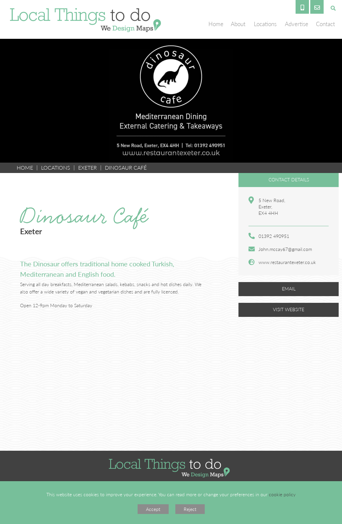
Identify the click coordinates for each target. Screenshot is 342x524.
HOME (25, 167)
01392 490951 (274, 236)
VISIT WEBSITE (288, 309)
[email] (317, 7)
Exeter (87, 167)
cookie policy (282, 494)
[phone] (302, 7)
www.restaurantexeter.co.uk (287, 262)
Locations (55, 167)
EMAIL (289, 288)
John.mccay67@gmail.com (285, 249)
